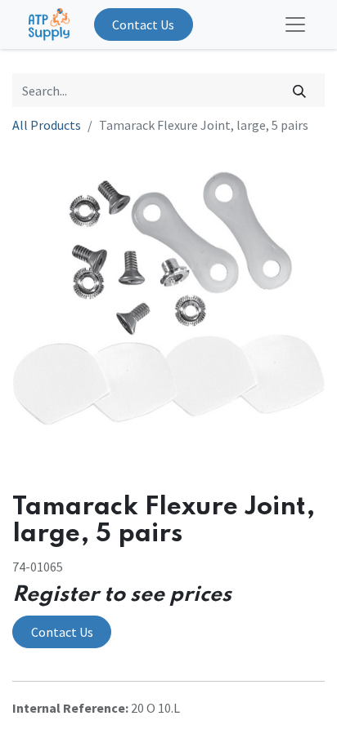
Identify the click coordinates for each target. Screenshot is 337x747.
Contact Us (143, 24)
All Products (46, 125)
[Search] (300, 89)
